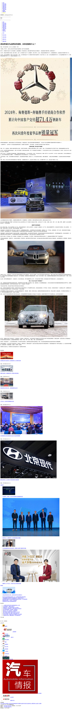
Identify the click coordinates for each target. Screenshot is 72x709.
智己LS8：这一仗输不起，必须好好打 (10, 610)
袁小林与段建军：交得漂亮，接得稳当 (10, 609)
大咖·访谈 (4, 9)
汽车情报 (6, 703)
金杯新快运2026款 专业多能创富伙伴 (9, 601)
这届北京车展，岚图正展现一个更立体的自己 (12, 615)
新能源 (4, 10)
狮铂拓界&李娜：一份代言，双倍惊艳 (10, 600)
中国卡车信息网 (27, 703)
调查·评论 (4, 6)
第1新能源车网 (14, 703)
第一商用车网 (32, 703)
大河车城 (10, 703)
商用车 (4, 12)
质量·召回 (4, 7)
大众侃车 (37, 703)
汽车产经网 (2, 703)
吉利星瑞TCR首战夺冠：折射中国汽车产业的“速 (12, 608)
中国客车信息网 (21, 703)
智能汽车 (4, 11)
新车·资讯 (4, 3)
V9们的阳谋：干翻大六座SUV (8, 606)
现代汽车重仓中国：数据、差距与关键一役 (11, 613)
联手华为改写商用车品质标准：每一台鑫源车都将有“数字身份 (14, 596)
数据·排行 (4, 8)
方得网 (40, 703)
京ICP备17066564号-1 (8, 705)
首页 (3, 2)
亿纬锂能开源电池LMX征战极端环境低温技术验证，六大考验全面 (15, 599)
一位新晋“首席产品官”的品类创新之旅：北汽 (11, 605)
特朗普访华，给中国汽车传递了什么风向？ (11, 607)
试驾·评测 (4, 24)
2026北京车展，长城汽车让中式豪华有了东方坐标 (12, 614)
